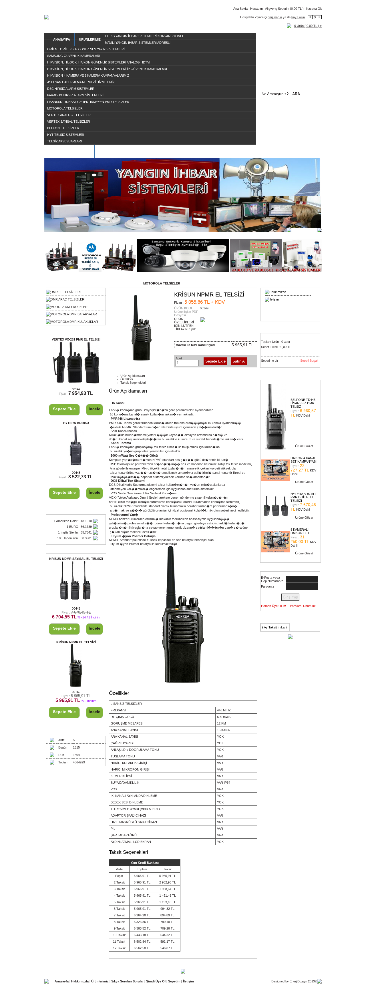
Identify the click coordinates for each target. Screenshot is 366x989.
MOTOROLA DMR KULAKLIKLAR (74, 321)
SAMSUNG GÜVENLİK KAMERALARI (73, 55)
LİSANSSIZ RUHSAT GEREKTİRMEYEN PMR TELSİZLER (88, 102)
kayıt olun (298, 17)
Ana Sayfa (240, 8)
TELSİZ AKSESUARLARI (64, 141)
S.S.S (86, 151)
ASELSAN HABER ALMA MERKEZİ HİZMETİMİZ (81, 82)
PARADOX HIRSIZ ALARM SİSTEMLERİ (75, 95)
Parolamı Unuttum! (303, 606)
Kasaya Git (314, 8)
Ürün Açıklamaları (132, 375)
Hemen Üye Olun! (273, 606)
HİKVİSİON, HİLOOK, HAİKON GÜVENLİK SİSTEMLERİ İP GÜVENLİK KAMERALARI (107, 69)
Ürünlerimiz (100, 981)
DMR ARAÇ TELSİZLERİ (68, 299)
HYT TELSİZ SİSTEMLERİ (65, 134)
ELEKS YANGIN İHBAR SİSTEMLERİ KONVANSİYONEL (144, 36)
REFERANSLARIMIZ (157, 151)
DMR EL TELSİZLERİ (66, 292)
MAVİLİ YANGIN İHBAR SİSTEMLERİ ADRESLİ (137, 42)
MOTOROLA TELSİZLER (65, 108)
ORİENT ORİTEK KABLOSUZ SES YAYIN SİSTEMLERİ (86, 49)
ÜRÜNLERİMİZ (90, 39)
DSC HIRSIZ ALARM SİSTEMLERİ (71, 88)
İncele (94, 409)
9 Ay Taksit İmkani (274, 627)
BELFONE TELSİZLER (63, 128)
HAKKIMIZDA (63, 151)
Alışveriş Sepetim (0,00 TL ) (284, 8)
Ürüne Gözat (304, 446)
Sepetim (174, 981)
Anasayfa (62, 981)
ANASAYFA (61, 39)
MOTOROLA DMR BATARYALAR (74, 314)
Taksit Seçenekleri (133, 382)
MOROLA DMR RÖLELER (69, 307)
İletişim (274, 299)
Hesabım (257, 8)
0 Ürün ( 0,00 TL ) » (308, 25)
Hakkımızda (277, 292)
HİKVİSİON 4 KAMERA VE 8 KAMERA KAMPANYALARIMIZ (88, 75)
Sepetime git (269, 360)
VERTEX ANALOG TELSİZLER (69, 115)
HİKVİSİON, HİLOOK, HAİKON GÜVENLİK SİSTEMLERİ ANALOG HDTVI (98, 62)
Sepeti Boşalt (309, 360)
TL (310, 17)
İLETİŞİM (126, 151)
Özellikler (126, 379)
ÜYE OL (105, 151)
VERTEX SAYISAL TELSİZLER (68, 121)
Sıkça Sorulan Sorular (127, 981)
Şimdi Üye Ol (156, 981)
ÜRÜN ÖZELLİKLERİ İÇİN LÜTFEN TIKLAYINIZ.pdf (185, 324)
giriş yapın (275, 17)
